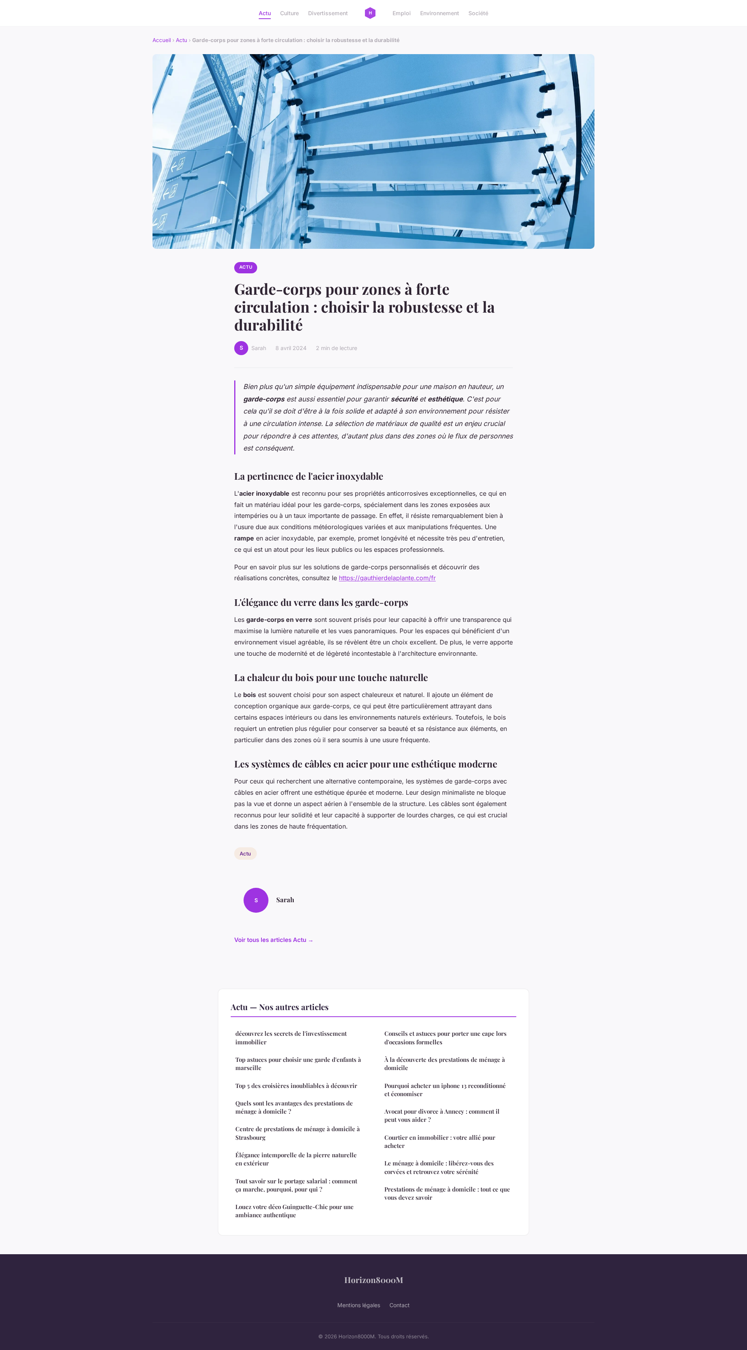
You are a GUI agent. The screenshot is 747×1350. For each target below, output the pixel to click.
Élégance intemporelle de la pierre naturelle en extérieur (296, 1159)
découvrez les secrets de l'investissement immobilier (291, 1038)
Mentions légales (358, 1305)
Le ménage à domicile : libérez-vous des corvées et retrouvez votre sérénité (439, 1167)
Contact (399, 1305)
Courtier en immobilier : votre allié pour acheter (439, 1141)
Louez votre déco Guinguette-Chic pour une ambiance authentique (294, 1211)
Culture (289, 13)
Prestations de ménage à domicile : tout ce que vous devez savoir (447, 1193)
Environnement (439, 13)
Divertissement (328, 13)
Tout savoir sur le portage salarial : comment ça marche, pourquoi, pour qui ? (296, 1185)
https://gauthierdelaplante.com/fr (387, 578)
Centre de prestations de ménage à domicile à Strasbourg (297, 1133)
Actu (265, 13)
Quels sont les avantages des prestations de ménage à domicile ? (294, 1107)
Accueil (162, 40)
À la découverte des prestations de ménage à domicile (444, 1064)
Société (478, 13)
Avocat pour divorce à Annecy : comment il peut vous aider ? (442, 1115)
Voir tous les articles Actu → (274, 939)
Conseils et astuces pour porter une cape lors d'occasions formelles (445, 1038)
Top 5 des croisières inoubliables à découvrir (296, 1086)
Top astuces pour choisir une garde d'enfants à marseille (298, 1064)
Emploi (402, 13)
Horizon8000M (373, 1279)
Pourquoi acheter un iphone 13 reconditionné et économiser (445, 1090)
